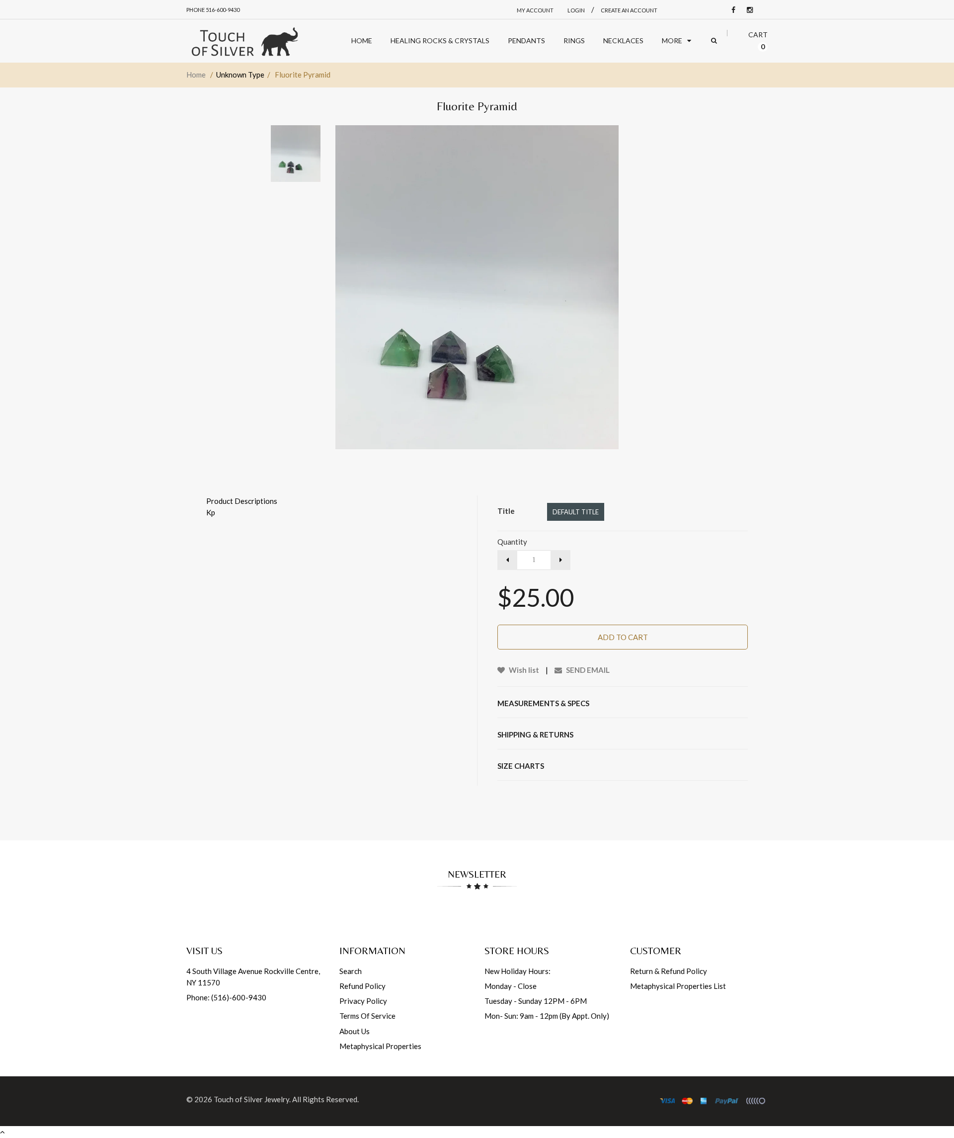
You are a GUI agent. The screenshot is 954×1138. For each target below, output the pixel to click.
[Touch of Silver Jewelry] (244, 41)
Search (350, 971)
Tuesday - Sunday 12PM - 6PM (535, 1000)
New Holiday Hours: (517, 971)
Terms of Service (367, 1015)
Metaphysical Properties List (678, 985)
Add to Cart (623, 637)
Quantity (512, 541)
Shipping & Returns (535, 734)
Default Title (576, 512)
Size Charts (520, 765)
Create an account (629, 10)
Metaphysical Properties (380, 1046)
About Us (354, 1031)
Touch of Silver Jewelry (251, 1099)
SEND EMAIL (587, 669)
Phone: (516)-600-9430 (226, 997)
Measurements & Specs (543, 703)
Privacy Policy (363, 1000)
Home (196, 74)
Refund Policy (362, 985)
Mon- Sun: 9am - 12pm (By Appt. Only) (546, 1015)
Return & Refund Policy (668, 971)
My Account (535, 10)
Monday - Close (510, 985)
